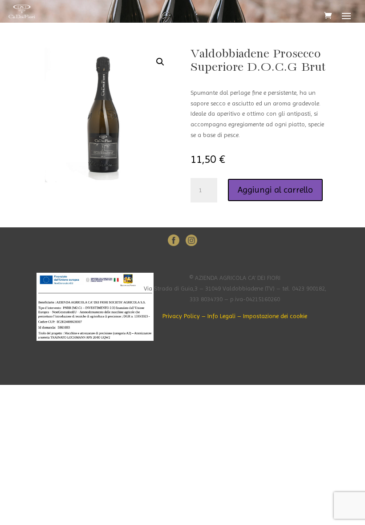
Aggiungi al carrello (275, 190)
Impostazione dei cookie (275, 315)
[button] (160, 62)
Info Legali (221, 315)
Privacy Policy (181, 315)
